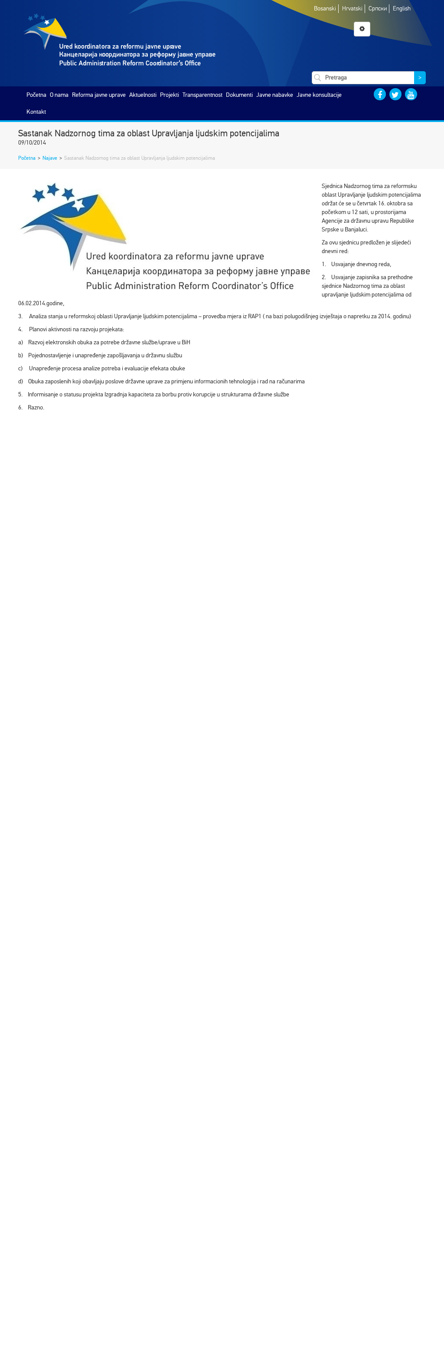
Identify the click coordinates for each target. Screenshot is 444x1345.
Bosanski (325, 8)
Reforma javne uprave (99, 95)
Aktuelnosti (143, 95)
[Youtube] (411, 94)
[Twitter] (395, 94)
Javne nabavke (274, 95)
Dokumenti (239, 95)
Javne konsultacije (319, 95)
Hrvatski (352, 8)
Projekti (169, 95)
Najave (49, 158)
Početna (36, 95)
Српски (378, 8)
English (402, 8)
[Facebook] (380, 94)
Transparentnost (202, 95)
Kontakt (36, 111)
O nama (59, 95)
